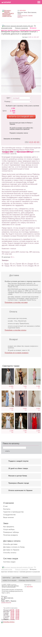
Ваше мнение (8, 517)
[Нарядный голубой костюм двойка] (8, 399)
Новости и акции (9, 580)
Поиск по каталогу (11, 443)
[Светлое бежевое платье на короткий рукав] (34, 399)
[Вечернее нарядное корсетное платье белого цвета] (21, 421)
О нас (5, 506)
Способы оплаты (9, 552)
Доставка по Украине (11, 550)
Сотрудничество (9, 515)
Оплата (25, 578)
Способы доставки (10, 544)
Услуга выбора (8, 529)
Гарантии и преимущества (13, 512)
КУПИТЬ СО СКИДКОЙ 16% (21, 117)
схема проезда (22, 15)
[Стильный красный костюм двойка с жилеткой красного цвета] (34, 421)
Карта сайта (6, 593)
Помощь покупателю (27, 580)
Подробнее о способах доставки (16, 302)
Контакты (6, 509)
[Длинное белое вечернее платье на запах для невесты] (8, 421)
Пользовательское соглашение (12, 589)
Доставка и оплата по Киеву (14, 547)
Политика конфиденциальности (12, 591)
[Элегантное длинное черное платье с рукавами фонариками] (21, 399)
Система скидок (9, 562)
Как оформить (8, 527)
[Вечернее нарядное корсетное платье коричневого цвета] (21, 376)
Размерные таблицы (11, 532)
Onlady (14, 584)
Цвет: (9, 98)
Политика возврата (10, 535)
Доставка (16, 578)
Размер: (7, 101)
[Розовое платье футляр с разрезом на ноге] (34, 376)
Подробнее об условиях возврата (16, 353)
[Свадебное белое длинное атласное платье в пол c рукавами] (8, 376)
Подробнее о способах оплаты (15, 330)
